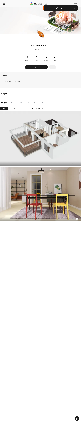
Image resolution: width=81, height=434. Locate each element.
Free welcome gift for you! (54, 8)
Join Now (75, 4)
